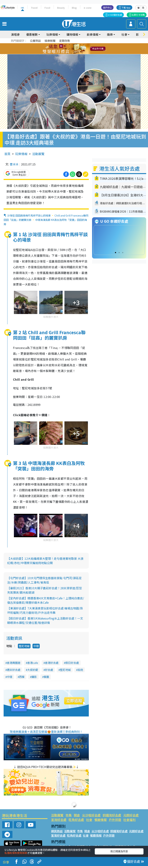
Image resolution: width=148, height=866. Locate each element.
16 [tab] (78, 53)
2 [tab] (69, 44)
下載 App (125, 7)
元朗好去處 (131, 815)
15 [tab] (75, 53)
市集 (69, 815)
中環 (36, 646)
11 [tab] (80, 49)
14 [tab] (71, 53)
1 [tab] (66, 44)
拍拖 (80, 670)
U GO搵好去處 (115, 14)
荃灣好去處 (58, 819)
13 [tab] (67, 53)
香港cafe (32, 663)
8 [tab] (69, 49)
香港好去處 (51, 663)
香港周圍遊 (13, 663)
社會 (89, 819)
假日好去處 (72, 663)
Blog (74, 7)
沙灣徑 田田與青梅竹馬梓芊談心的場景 (29, 215)
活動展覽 (38, 154)
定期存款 (64, 41)
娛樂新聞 (50, 41)
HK (22, 7)
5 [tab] (80, 44)
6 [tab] (84, 44)
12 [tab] (84, 49)
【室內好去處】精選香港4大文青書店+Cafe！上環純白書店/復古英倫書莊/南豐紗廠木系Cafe (45, 600)
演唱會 (15, 34)
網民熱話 (57, 831)
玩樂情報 (21, 154)
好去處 (49, 670)
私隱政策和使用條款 (16, 853)
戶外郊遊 (115, 819)
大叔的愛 (32, 670)
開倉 (77, 815)
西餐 (22, 677)
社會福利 (129, 819)
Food (47, 7)
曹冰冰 (14, 164)
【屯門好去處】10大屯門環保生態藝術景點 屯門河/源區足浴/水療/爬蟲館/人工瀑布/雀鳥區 (44, 580)
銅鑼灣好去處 (112, 815)
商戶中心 (107, 7)
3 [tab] (73, 44)
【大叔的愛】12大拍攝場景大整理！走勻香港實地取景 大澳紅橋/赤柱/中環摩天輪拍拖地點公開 (45, 560)
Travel (34, 7)
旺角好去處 (76, 819)
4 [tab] (77, 44)
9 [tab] (73, 49)
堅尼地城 (24, 646)
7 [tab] (66, 49)
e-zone (88, 7)
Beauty (61, 7)
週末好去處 (13, 670)
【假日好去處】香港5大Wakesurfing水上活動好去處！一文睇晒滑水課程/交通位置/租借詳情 (45, 620)
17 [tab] (82, 53)
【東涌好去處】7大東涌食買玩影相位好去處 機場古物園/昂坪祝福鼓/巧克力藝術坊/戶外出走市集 (45, 610)
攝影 (34, 677)
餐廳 (46, 677)
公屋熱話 (35, 41)
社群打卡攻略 (138, 14)
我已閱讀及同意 (119, 851)
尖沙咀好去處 (91, 815)
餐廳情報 (100, 819)
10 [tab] (77, 49)
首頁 (7, 154)
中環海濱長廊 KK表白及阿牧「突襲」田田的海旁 (45, 222)
